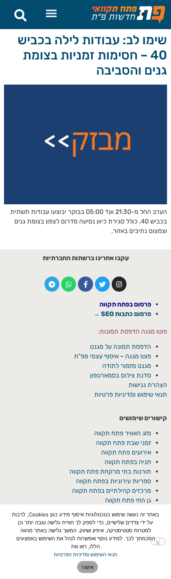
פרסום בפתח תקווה (125, 304)
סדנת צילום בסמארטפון (120, 375)
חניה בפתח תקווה (128, 462)
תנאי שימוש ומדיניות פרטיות (130, 394)
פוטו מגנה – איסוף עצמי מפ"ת (112, 356)
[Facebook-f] (85, 284)
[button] (51, 13)
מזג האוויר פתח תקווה (122, 433)
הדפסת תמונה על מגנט (120, 346)
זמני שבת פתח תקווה (123, 443)
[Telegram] (52, 284)
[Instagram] (119, 284)
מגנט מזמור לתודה (126, 366)
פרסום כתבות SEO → (122, 314)
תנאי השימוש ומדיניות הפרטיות (85, 554)
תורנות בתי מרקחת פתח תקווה (110, 471)
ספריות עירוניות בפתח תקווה (113, 481)
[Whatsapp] (68, 284)
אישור (87, 567)
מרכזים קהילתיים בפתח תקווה (111, 490)
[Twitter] (102, 284)
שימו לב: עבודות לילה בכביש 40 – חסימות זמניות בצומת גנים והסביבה (92, 55)
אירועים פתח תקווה (126, 452)
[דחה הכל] (158, 541)
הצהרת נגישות (147, 385)
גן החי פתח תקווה (128, 500)
